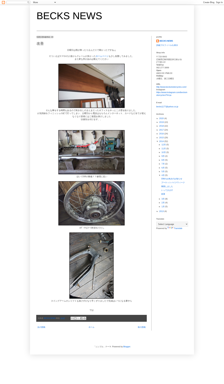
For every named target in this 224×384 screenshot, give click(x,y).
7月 (163, 164)
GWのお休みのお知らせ (171, 179)
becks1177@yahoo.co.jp (167, 107)
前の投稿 (142, 327)
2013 (161, 211)
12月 (164, 145)
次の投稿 (41, 327)
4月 (163, 175)
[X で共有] (78, 318)
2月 (163, 203)
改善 (163, 194)
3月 (163, 199)
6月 (163, 168)
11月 (164, 148)
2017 (161, 130)
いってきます (167, 190)
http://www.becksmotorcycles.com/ (171, 87)
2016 (161, 134)
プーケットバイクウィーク (173, 182)
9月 (163, 156)
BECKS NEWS (69, 15)
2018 (161, 126)
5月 (163, 171)
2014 (161, 141)
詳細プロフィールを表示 (167, 45)
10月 (164, 152)
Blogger (126, 347)
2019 (161, 122)
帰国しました (167, 186)
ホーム (91, 327)
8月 (163, 160)
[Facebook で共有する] (81, 318)
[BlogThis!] (75, 318)
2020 (161, 118)
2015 (161, 137)
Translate (178, 228)
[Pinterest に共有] (84, 318)
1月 (163, 206)
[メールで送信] (72, 318)
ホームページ (102, 56)
